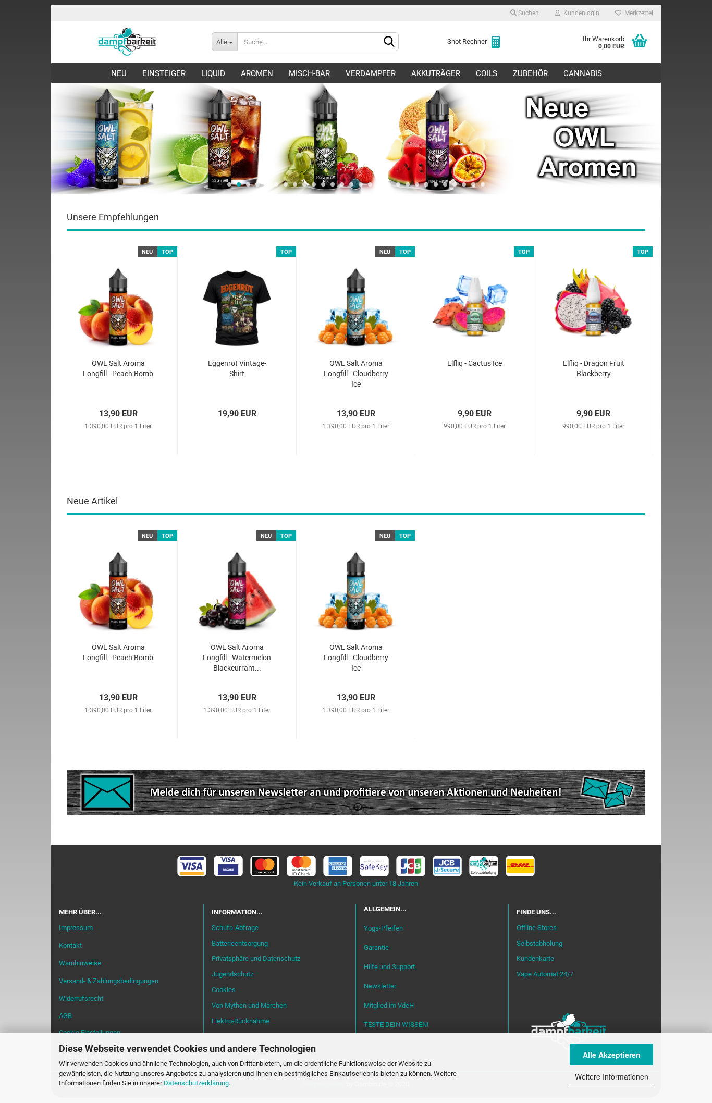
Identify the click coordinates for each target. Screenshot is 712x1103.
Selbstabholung (539, 943)
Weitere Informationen (611, 1076)
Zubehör (530, 73)
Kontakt (70, 945)
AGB (65, 1016)
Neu (119, 73)
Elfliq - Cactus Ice (474, 363)
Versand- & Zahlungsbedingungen (108, 981)
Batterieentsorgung (240, 943)
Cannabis (582, 73)
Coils (486, 73)
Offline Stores (537, 928)
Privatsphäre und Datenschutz (256, 958)
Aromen (257, 73)
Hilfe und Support (389, 967)
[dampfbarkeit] (127, 42)
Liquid (213, 73)
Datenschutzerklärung (196, 1083)
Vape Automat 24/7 (545, 974)
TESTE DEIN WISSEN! (396, 1024)
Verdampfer (371, 73)
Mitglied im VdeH (389, 1005)
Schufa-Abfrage (235, 928)
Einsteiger (164, 73)
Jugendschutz (232, 974)
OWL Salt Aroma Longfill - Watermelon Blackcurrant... (237, 657)
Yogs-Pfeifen (383, 928)
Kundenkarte (535, 958)
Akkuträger (435, 73)
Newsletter (380, 986)
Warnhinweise (80, 963)
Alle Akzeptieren (612, 1054)
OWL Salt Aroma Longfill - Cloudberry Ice (356, 373)
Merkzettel (637, 13)
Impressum (76, 928)
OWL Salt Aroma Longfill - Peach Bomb (118, 368)
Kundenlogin (579, 13)
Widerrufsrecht (81, 998)
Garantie (376, 947)
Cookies (224, 990)
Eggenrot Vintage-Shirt (237, 368)
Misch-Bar (309, 73)
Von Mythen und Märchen (249, 1005)
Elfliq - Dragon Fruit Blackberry (593, 368)
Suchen (528, 13)
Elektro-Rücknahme (240, 1021)
